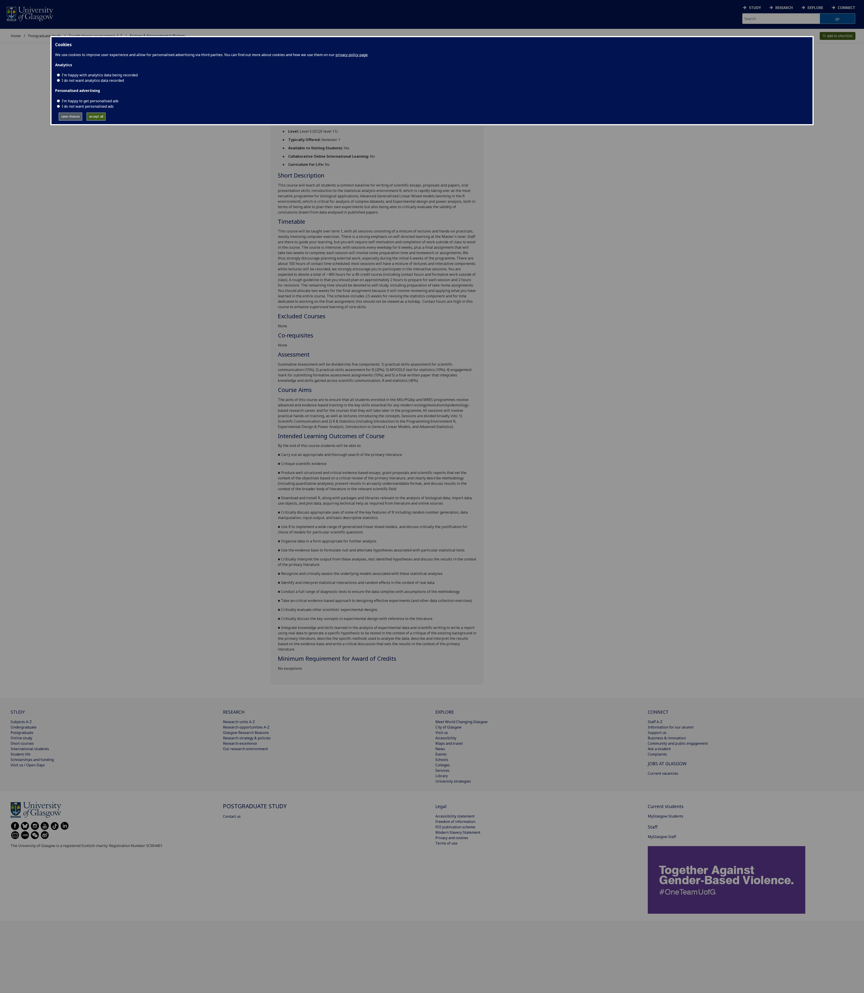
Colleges (442, 765)
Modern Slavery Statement (457, 832)
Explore (815, 7)
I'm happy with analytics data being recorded (100, 75)
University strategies (453, 781)
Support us (657, 732)
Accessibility (445, 738)
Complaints (657, 754)
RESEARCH (234, 712)
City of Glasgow (448, 727)
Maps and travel (449, 743)
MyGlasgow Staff (662, 836)
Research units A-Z (239, 721)
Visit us (441, 732)
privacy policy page (351, 54)
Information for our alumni (671, 727)
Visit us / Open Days (28, 765)
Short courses (22, 743)
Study (755, 7)
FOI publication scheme (455, 826)
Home (16, 35)
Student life (20, 754)
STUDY (18, 712)
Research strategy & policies (247, 738)
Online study (21, 738)
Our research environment (245, 748)
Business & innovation (667, 738)
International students (30, 748)
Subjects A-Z (21, 721)
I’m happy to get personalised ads (90, 100)
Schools (441, 759)
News (440, 748)
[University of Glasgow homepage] (29, 13)
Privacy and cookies (451, 837)
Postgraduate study (44, 35)
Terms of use (446, 843)
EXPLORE (444, 712)
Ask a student (659, 748)
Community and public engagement (678, 743)
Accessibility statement (455, 816)
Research (784, 7)
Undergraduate (23, 727)
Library (441, 775)
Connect (846, 7)
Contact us (232, 816)
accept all (96, 116)
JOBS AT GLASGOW (667, 764)
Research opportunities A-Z (246, 727)
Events (441, 754)
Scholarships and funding (32, 759)
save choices (70, 116)
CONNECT (658, 712)
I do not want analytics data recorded (93, 80)
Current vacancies (663, 773)
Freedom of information (455, 821)
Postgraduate (22, 732)
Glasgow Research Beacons (246, 732)
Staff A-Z (655, 721)
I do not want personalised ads (88, 106)
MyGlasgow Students (665, 816)
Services (442, 770)
